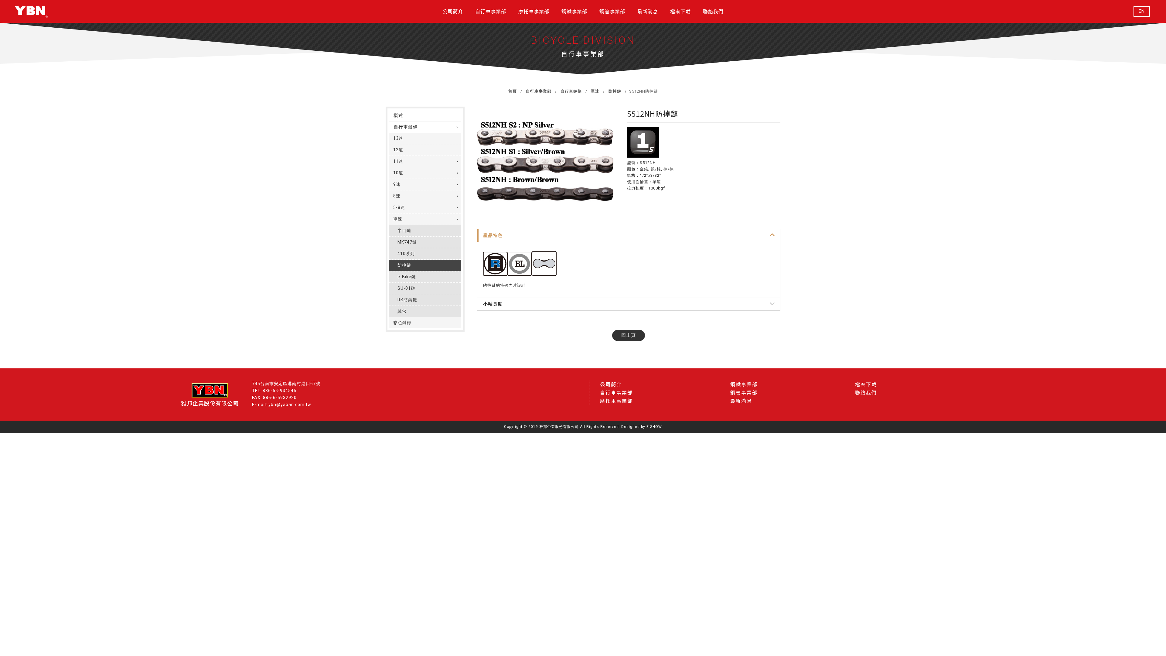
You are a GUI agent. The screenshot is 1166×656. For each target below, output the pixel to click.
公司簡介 (611, 385)
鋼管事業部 (744, 393)
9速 (397, 184)
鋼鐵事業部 (744, 385)
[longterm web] (31, 11)
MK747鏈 (407, 242)
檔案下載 (866, 385)
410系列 (406, 253)
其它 (402, 311)
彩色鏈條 (402, 322)
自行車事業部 (538, 91)
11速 (398, 161)
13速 (398, 138)
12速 (398, 149)
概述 (398, 115)
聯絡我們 (866, 393)
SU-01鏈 (406, 288)
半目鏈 (404, 230)
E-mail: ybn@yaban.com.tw (281, 404)
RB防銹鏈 (407, 299)
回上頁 (628, 335)
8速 (397, 195)
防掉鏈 (614, 91)
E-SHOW (654, 427)
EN (1142, 11)
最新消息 (741, 401)
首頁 (512, 91)
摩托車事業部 (616, 401)
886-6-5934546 (279, 390)
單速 (594, 91)
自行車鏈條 (570, 91)
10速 (398, 172)
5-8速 (399, 207)
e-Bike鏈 (406, 276)
